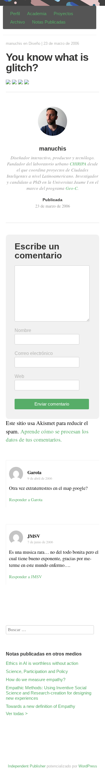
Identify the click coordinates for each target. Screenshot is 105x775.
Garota (34, 472)
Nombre (23, 330)
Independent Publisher (27, 766)
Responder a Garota (25, 499)
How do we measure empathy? (35, 679)
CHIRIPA (78, 164)
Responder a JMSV (25, 576)
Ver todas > (17, 713)
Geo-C (72, 188)
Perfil (15, 13)
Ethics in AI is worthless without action (42, 663)
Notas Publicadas (49, 21)
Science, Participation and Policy (37, 671)
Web (19, 376)
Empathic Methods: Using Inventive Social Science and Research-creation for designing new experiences (48, 693)
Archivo (17, 21)
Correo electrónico (34, 353)
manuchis (14, 43)
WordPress (87, 766)
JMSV (33, 536)
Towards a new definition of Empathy (40, 706)
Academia (36, 13)
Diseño (34, 43)
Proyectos (63, 13)
